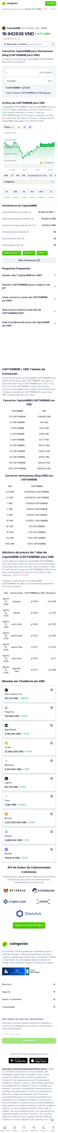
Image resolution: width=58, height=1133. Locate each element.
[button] (29, 260)
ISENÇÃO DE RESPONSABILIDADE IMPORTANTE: (24, 1069)
